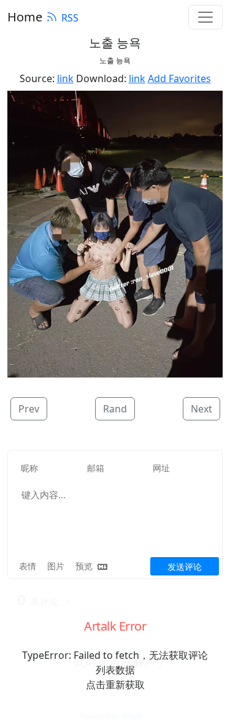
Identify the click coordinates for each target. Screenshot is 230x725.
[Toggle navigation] (205, 17)
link (65, 78)
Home (24, 17)
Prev (28, 409)
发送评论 (184, 566)
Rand (115, 409)
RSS (70, 18)
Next (201, 409)
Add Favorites (179, 78)
